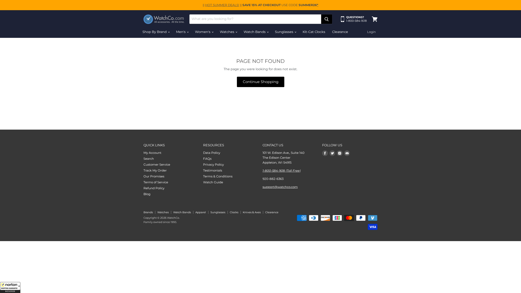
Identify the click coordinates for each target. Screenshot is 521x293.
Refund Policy (153, 188)
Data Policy (211, 153)
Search (148, 159)
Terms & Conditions (217, 176)
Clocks (234, 212)
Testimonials (212, 170)
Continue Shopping (260, 82)
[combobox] (255, 19)
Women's (203, 32)
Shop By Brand (154, 32)
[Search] (326, 19)
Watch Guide (213, 182)
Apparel (200, 212)
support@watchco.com (280, 187)
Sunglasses (284, 32)
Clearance (340, 32)
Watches (227, 32)
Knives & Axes (252, 212)
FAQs (207, 159)
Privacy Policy (213, 164)
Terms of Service (155, 182)
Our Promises (153, 176)
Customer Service (156, 164)
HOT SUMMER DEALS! (222, 5)
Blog (146, 194)
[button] (10, 287)
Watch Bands (255, 32)
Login (371, 32)
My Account (152, 153)
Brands (148, 212)
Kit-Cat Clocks (314, 32)
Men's (181, 32)
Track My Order (155, 170)
